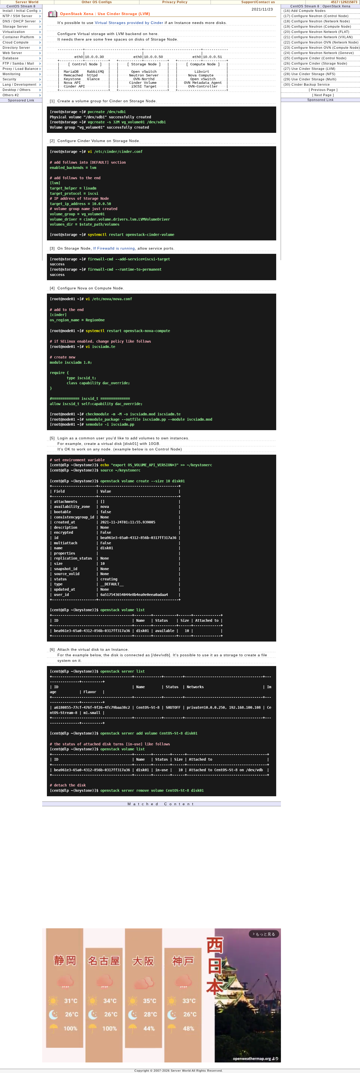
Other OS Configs (97, 2)
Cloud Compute (16, 42)
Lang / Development (19, 84)
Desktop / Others (17, 90)
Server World (27, 2)
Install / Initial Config (20, 11)
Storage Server (15, 26)
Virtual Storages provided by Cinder (129, 23)
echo (104, 465)
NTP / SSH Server (17, 16)
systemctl (97, 234)
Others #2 (11, 95)
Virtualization (14, 32)
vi (90, 151)
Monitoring (12, 74)
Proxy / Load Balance (20, 69)
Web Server (12, 53)
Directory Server (16, 48)
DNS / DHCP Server (19, 21)
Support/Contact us (258, 2)
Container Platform (18, 37)
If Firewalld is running (114, 248)
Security (9, 79)
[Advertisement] (21, 182)
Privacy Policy (175, 2)
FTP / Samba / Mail (18, 63)
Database (11, 58)
